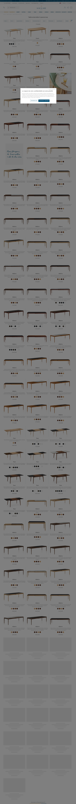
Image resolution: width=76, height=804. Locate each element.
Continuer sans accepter (52, 89)
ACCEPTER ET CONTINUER (44, 100)
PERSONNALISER (34, 100)
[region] (38, 96)
